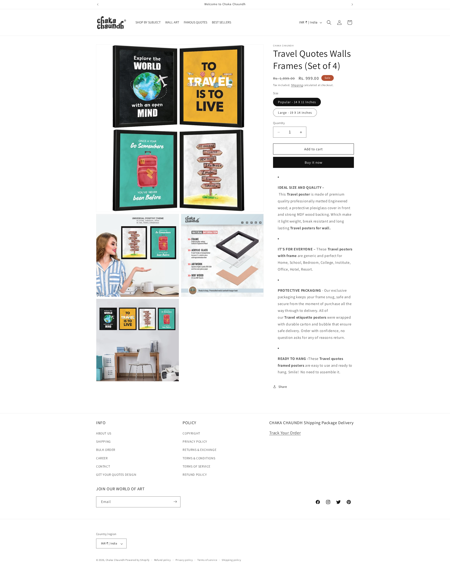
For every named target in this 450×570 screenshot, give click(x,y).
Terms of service (207, 560)
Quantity (279, 123)
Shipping (297, 85)
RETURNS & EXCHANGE (199, 450)
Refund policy (162, 560)
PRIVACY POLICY (195, 442)
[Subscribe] (175, 501)
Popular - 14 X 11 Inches (297, 102)
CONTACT (103, 466)
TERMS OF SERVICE (196, 466)
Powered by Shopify (137, 560)
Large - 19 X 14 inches (295, 112)
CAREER (102, 458)
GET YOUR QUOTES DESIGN (116, 475)
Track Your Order (285, 433)
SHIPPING (103, 442)
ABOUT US (103, 433)
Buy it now (313, 162)
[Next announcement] (352, 4)
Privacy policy (184, 560)
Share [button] (282, 387)
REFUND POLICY (195, 475)
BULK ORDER (105, 450)
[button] (329, 22)
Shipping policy (231, 560)
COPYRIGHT (191, 433)
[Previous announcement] (98, 4)
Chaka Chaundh (115, 560)
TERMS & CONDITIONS (199, 458)
